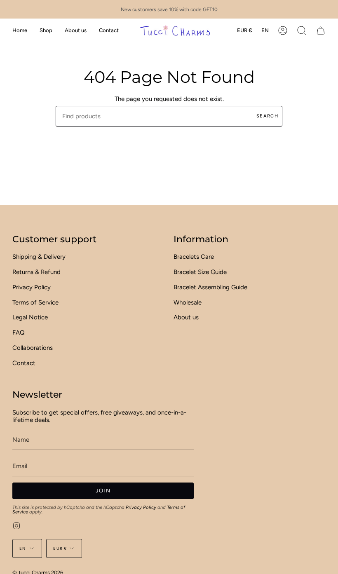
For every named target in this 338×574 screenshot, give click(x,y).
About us (186, 317)
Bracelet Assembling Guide (210, 287)
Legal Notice (30, 317)
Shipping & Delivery (39, 256)
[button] (46, 30)
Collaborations (32, 347)
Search (267, 116)
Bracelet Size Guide (200, 272)
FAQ (18, 332)
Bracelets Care (194, 256)
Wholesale (188, 302)
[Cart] (320, 30)
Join (103, 490)
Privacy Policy (31, 287)
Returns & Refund (36, 272)
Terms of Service (35, 302)
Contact (23, 363)
